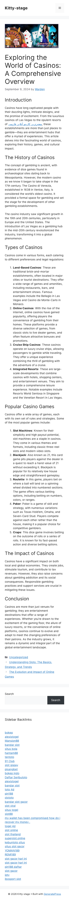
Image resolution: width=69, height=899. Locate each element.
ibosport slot (13, 879)
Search (9, 693)
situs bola (11, 748)
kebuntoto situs (15, 842)
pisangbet (11, 769)
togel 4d (10, 826)
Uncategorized (18, 657)
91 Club (10, 761)
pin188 (9, 793)
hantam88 (11, 753)
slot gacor (11, 870)
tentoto (9, 757)
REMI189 (10, 854)
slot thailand (13, 834)
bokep (9, 732)
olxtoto (9, 797)
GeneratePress (52, 893)
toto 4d (9, 789)
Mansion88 (12, 740)
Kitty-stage (16, 8)
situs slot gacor (14, 846)
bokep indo (12, 773)
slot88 (9, 813)
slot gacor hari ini (16, 858)
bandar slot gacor (16, 801)
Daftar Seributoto (16, 777)
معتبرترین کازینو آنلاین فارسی (25, 124)
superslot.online (15, 838)
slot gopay (11, 765)
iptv (7, 875)
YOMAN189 (12, 850)
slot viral (10, 805)
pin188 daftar (13, 866)
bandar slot (12, 744)
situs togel (11, 810)
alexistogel (12, 736)
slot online (11, 830)
